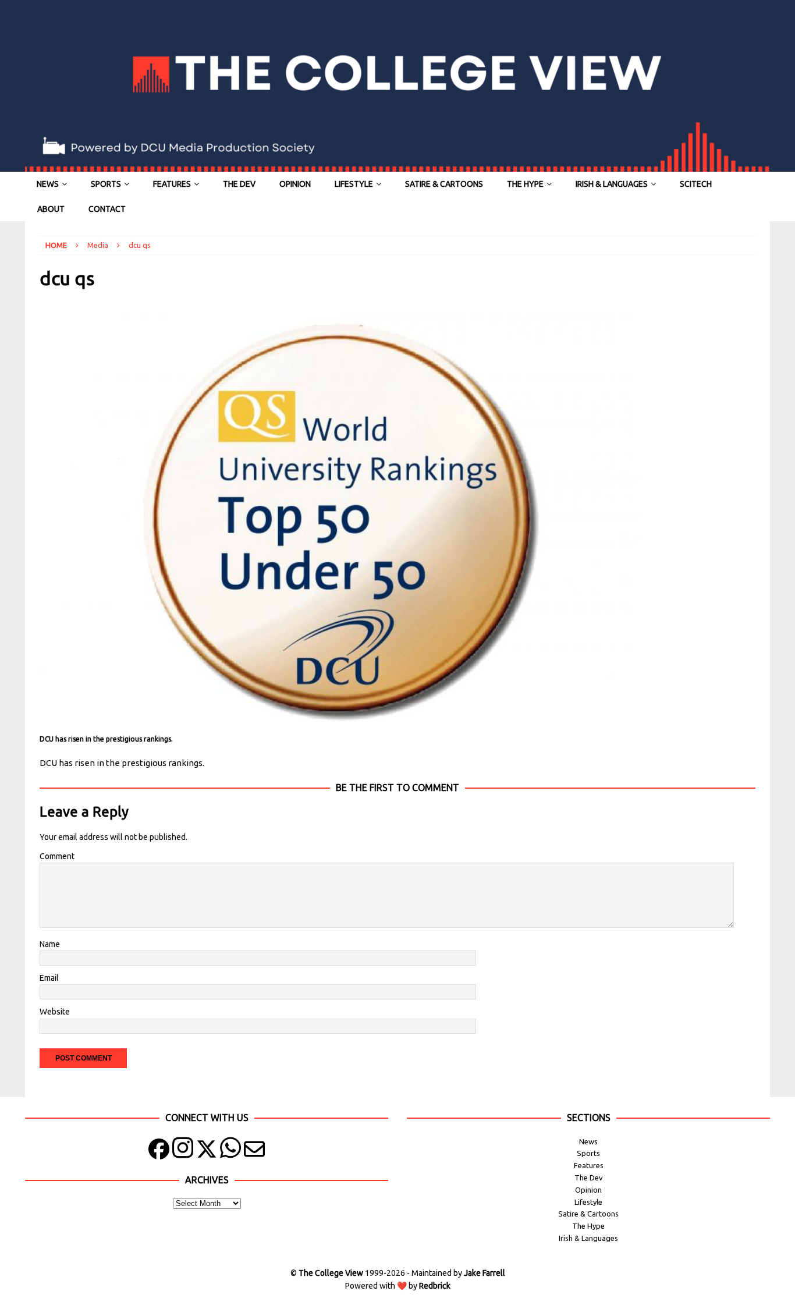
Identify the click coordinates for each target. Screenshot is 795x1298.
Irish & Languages (612, 184)
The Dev (239, 184)
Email (49, 978)
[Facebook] (158, 1151)
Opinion (295, 184)
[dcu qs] (339, 724)
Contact (107, 209)
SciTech (696, 184)
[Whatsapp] (230, 1151)
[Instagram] (182, 1151)
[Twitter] (206, 1151)
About (51, 209)
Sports (106, 184)
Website (55, 1011)
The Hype (525, 184)
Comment (57, 856)
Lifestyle (354, 184)
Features (172, 184)
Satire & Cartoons (444, 184)
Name (50, 944)
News (48, 184)
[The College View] (397, 165)
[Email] (254, 1151)
